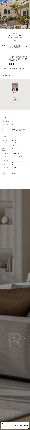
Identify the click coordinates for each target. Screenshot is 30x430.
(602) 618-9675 (15, 97)
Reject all (16, 425)
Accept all (26, 425)
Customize (21, 425)
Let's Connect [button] (15, 342)
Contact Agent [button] (15, 40)
